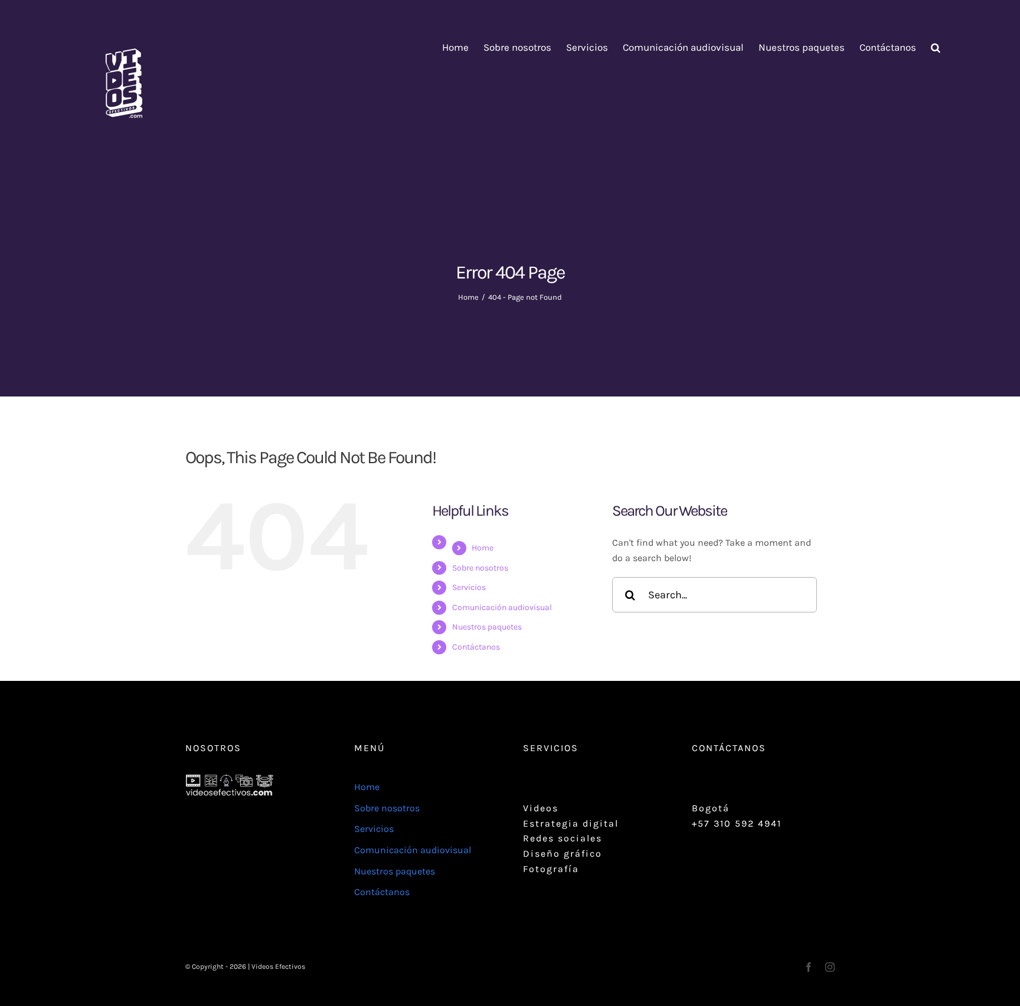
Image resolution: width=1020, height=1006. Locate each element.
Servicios (469, 587)
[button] (935, 47)
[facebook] (808, 967)
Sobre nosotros (480, 568)
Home (482, 548)
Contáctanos (476, 647)
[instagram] (830, 967)
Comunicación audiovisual (502, 607)
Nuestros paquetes (487, 627)
